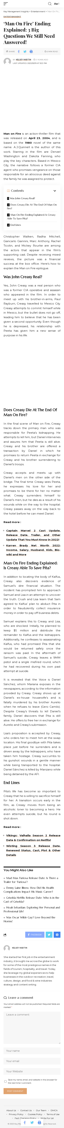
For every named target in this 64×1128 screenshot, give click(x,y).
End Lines (15, 224)
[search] (49, 4)
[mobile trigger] (7, 3)
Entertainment (12, 17)
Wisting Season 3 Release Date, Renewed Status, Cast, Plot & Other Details (33, 850)
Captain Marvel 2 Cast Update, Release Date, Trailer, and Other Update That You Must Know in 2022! (33, 535)
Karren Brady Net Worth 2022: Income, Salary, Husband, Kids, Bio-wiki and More (33, 550)
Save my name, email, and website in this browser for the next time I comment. (32, 1081)
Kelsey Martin (23, 60)
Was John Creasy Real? (22, 198)
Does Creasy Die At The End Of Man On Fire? (32, 206)
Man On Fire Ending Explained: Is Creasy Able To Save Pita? (31, 216)
